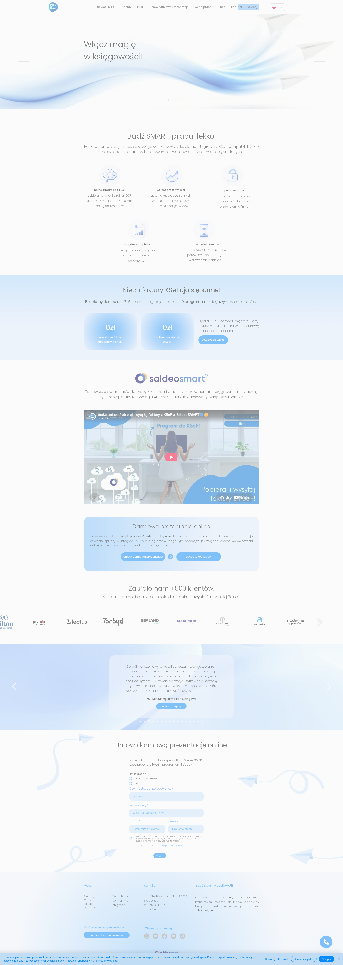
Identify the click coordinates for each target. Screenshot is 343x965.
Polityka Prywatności (106, 960)
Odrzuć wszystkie (304, 959)
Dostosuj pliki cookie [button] (276, 959)
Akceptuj (326, 959)
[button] (239, 436)
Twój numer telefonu (124, 483)
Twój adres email (121, 468)
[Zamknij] (339, 959)
